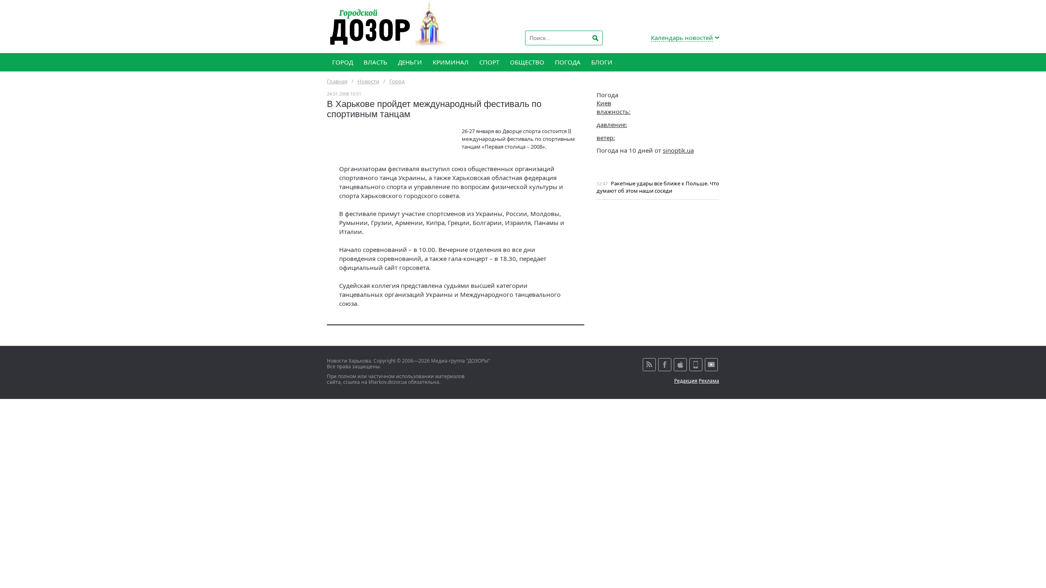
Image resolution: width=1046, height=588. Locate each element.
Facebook (664, 364)
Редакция (685, 380)
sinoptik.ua (678, 150)
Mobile (695, 364)
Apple (680, 364)
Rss (649, 364)
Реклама (709, 380)
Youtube (711, 364)
